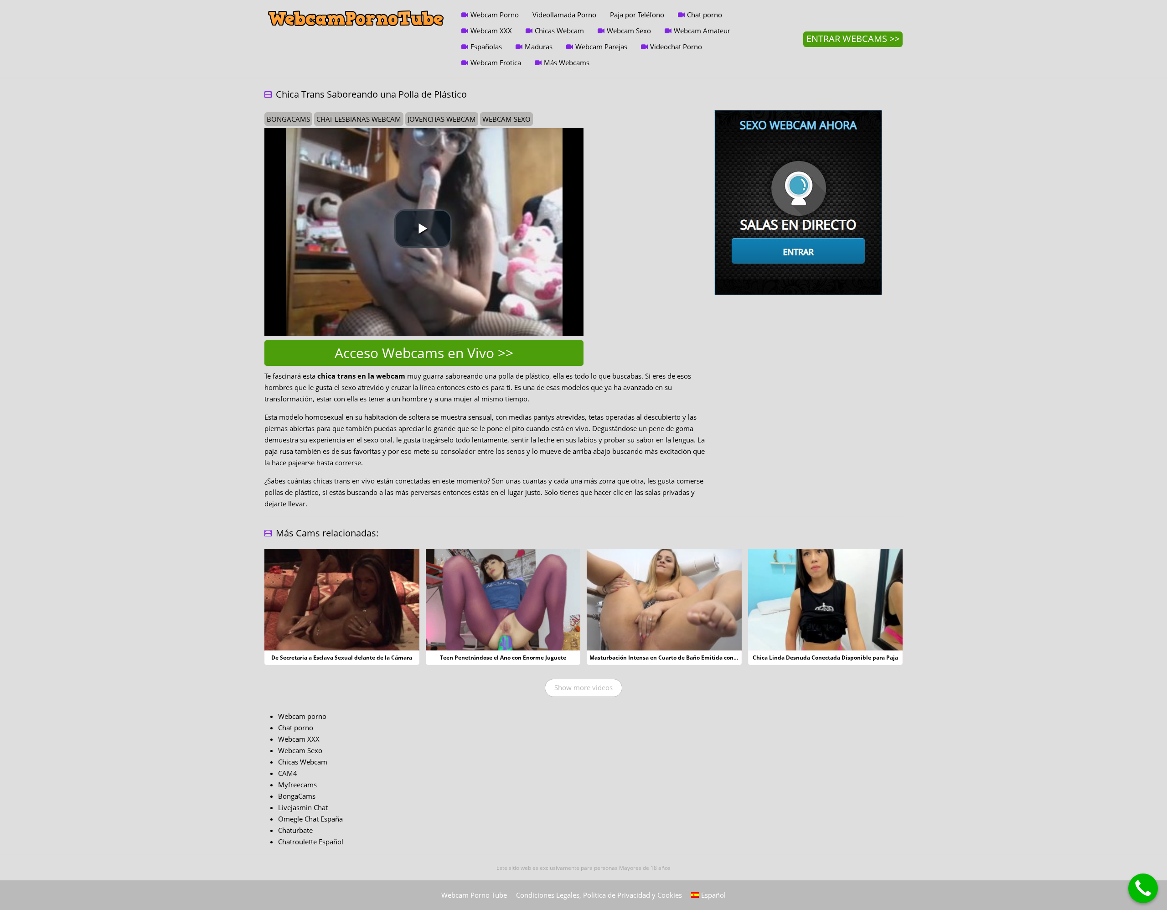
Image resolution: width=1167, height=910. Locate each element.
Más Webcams (566, 62)
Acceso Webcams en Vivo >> (424, 352)
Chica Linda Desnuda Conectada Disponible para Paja (825, 657)
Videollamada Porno (564, 14)
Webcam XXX (491, 30)
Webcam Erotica (495, 62)
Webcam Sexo (629, 30)
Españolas (486, 46)
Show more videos (583, 687)
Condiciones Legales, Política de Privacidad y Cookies (599, 895)
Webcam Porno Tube (474, 895)
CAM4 (287, 773)
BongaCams (296, 796)
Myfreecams (297, 784)
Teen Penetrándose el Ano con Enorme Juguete (503, 657)
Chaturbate (295, 830)
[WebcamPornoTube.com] (356, 6)
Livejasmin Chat (303, 807)
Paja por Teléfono (637, 14)
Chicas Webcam (559, 30)
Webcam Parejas (601, 46)
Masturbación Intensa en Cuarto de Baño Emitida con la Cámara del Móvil (689, 657)
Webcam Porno (494, 14)
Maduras (539, 46)
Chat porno (704, 14)
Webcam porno (302, 716)
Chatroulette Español (310, 841)
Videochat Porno (676, 46)
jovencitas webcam (442, 119)
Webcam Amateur (702, 30)
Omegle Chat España (310, 818)
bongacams (288, 119)
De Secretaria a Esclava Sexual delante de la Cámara (341, 657)
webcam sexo (506, 119)
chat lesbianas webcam (358, 119)
